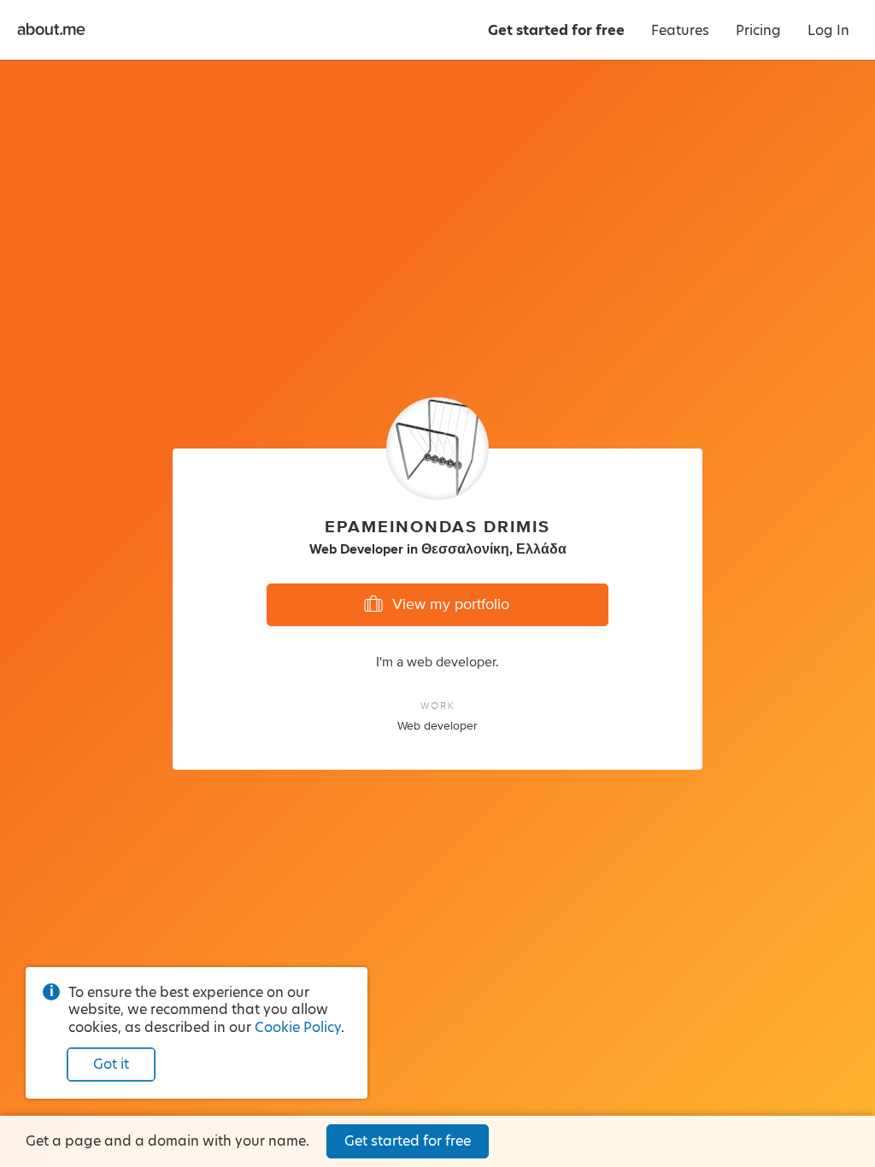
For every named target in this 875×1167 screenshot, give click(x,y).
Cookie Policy (298, 1027)
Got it (111, 1064)
